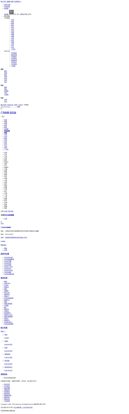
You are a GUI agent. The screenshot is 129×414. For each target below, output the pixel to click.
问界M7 (6, 311)
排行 (12, 45)
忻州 (12, 211)
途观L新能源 (8, 303)
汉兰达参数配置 (9, 259)
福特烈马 (7, 294)
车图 (5, 123)
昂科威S (7, 360)
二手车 (13, 49)
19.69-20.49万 (8, 364)
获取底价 (3, 245)
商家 (12, 32)
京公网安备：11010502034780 (23, 407)
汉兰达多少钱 (8, 257)
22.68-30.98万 (8, 351)
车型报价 (14, 53)
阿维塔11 (7, 320)
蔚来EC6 (7, 300)
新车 (12, 40)
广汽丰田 (5, 112)
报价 (12, 21)
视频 (12, 34)
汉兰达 (20, 105)
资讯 (12, 31)
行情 (12, 38)
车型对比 (14, 58)
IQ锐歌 (6, 305)
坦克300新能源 (8, 298)
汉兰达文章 (7, 263)
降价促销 (14, 55)
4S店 (5, 218)
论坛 (12, 47)
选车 (12, 27)
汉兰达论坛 (7, 268)
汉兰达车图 (7, 261)
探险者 (6, 290)
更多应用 (7, 6)
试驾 (5, 250)
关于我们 (7, 386)
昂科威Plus (7, 313)
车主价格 (7, 131)
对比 (12, 29)
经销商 (6, 91)
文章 (5, 134)
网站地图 (7, 388)
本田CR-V (7, 283)
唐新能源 (7, 354)
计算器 (13, 66)
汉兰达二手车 (8, 266)
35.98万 (6, 338)
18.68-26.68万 (8, 344)
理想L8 (6, 296)
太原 (5, 211)
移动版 (6, 8)
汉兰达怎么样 (8, 270)
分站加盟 (7, 401)
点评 (5, 136)
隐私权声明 (7, 395)
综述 (5, 120)
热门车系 (4, 328)
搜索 (18, 106)
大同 (8, 211)
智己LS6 (6, 292)
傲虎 (5, 281)
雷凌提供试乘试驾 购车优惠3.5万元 (16, 237)
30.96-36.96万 (8, 370)
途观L (6, 341)
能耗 (5, 138)
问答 (12, 44)
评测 (12, 42)
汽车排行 (14, 62)
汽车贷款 (14, 64)
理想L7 (6, 318)
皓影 (5, 289)
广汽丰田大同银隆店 (6, 227)
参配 (5, 121)
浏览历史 (4, 374)
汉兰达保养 (7, 265)
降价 (12, 23)
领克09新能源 (8, 316)
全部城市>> (17, 1)
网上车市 (3, 1)
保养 (5, 147)
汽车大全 (10, 105)
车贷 (5, 140)
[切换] (12, 1)
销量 (5, 133)
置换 (5, 248)
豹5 (5, 307)
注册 (8, 5)
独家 (12, 36)
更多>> (3, 331)
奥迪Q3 (6, 287)
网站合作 (7, 399)
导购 (5, 73)
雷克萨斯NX (8, 367)
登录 (5, 5)
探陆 (5, 302)
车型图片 (14, 56)
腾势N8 (6, 309)
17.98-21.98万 (8, 357)
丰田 (15, 105)
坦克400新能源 (8, 324)
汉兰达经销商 (9, 215)
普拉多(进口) (8, 322)
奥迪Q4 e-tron (8, 314)
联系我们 (7, 391)
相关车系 (4, 278)
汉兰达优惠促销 (9, 274)
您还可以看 (5, 254)
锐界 (6, 347)
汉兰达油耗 (7, 272)
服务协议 (7, 397)
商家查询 (14, 60)
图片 (12, 25)
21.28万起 (3, 241)
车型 (12, 20)
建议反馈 (7, 393)
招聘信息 (7, 390)
